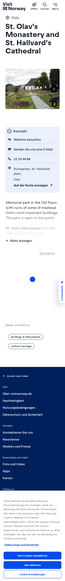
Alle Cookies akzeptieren (32, 555)
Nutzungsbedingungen (19, 407)
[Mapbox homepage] (47, 254)
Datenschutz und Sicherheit (23, 414)
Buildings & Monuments (25, 336)
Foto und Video (14, 464)
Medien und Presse (17, 446)
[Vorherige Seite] (11, 89)
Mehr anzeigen (21, 240)
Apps (6, 471)
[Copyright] (54, 104)
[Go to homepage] (14, 6)
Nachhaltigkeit (13, 400)
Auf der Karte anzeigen (31, 185)
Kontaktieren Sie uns (18, 432)
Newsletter (11, 439)
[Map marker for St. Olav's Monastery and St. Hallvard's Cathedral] (32, 279)
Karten (8, 478)
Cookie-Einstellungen (33, 574)
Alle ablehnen (32, 565)
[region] (32, 283)
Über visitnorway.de (17, 393)
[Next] (54, 89)
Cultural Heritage (21, 346)
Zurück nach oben (18, 375)
